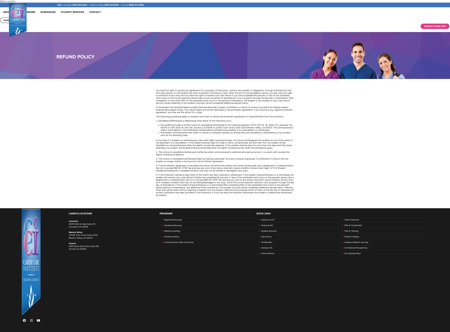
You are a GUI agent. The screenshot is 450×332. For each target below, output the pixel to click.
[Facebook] (24, 320)
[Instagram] (31, 320)
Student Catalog (351, 236)
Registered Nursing (173, 219)
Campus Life (266, 247)
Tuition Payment (351, 219)
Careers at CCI (267, 219)
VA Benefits (266, 242)
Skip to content (7, 1)
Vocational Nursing (173, 225)
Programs (28, 12)
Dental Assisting (171, 236)
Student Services (72, 12)
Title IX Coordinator (353, 225)
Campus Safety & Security (356, 242)
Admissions (48, 12)
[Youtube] (38, 320)
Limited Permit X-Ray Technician (179, 242)
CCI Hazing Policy (352, 253)
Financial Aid (267, 225)
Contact (95, 12)
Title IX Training (351, 230)
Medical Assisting (172, 230)
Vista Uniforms (267, 253)
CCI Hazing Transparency (355, 247)
